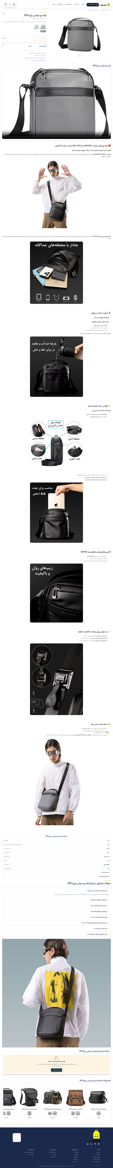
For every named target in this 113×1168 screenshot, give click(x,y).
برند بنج (30, 46)
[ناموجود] (99, 1113)
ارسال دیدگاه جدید (56, 1070)
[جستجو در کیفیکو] (10, 4)
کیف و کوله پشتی (103, 10)
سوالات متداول (96, 1159)
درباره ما (83, 4)
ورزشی (76, 1155)
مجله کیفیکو (60, 4)
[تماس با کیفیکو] (91, 1144)
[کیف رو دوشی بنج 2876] (56, 103)
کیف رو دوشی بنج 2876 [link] (93, 10)
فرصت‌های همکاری (29, 1152)
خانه (110, 10)
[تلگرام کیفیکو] (95, 1144)
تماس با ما (77, 4)
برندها (54, 4)
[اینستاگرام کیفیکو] (98, 1144)
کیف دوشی (95, 735)
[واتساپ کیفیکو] (87, 1144)
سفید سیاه (53, 1157)
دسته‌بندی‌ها (93, 4)
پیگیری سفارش (69, 4)
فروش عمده (30, 1155)
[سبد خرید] (6, 4)
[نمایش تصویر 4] (79, 34)
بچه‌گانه (76, 1152)
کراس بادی (75, 1161)
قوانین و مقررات (96, 1157)
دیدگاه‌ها (3, 44)
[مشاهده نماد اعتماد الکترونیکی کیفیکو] (16, 1137)
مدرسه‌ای (76, 1159)
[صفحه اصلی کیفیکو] (96, 1136)
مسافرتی (76, 1157)
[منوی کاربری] (14, 4)
